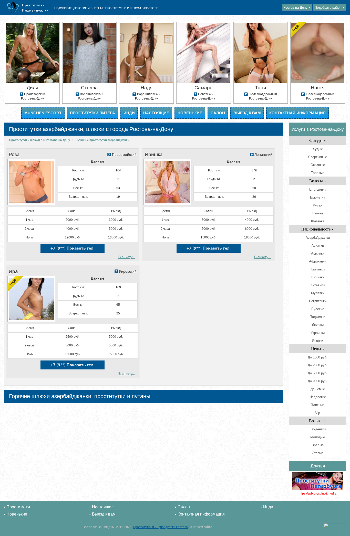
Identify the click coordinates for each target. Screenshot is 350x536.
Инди (129, 113)
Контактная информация (297, 113)
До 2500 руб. (317, 365)
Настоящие (156, 113)
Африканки (317, 261)
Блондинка (317, 189)
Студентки (318, 429)
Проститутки (18, 507)
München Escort (42, 113)
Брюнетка (317, 197)
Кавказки (318, 269)
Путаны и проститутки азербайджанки (102, 139)
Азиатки (318, 245)
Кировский (128, 271)
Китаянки (318, 285)
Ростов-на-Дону (297, 7)
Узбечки (318, 325)
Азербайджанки (318, 237)
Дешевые (318, 389)
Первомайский (124, 154)
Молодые (317, 437)
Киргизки (317, 277)
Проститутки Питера (92, 113)
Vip (317, 413)
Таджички (317, 317)
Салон (218, 113)
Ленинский (263, 154)
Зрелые (318, 445)
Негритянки (317, 301)
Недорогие (318, 397)
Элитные (317, 405)
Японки (317, 341)
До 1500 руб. (317, 357)
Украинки (318, 333)
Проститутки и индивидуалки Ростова (160, 527)
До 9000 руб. (317, 381)
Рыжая (317, 213)
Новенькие (190, 113)
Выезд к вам (247, 113)
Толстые (317, 173)
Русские (317, 309)
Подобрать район (330, 7)
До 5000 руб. (317, 373)
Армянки (317, 253)
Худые (318, 149)
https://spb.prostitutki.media (317, 493)
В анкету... (126, 257)
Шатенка (317, 221)
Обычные (318, 165)
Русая (317, 205)
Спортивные (317, 157)
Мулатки (317, 293)
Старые (317, 453)
